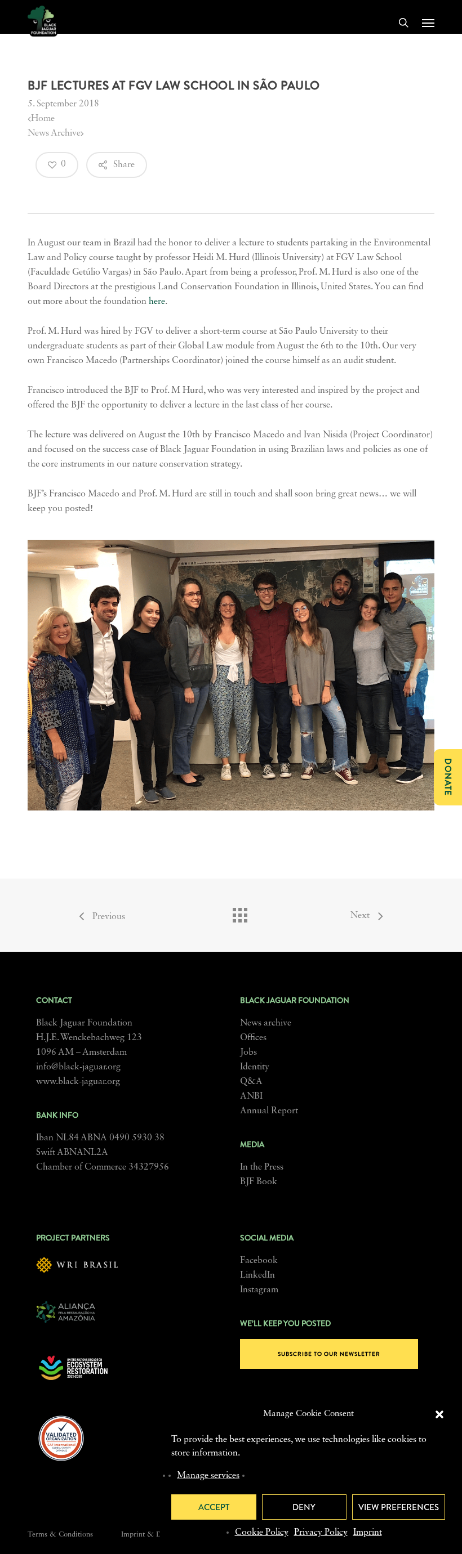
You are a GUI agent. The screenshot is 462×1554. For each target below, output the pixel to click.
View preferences (398, 1507)
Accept (213, 1507)
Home (43, 118)
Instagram (259, 1290)
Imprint (367, 1532)
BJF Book (258, 1181)
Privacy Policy (321, 1532)
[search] (403, 22)
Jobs (248, 1052)
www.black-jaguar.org (78, 1081)
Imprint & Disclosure (155, 1534)
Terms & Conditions (60, 1534)
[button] (439, 1414)
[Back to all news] (239, 912)
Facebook (259, 1260)
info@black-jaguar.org (78, 1067)
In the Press (261, 1167)
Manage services (208, 1475)
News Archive (54, 133)
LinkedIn (257, 1275)
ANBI (251, 1096)
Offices (253, 1037)
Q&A (251, 1081)
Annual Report (269, 1111)
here (157, 301)
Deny (304, 1507)
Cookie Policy (261, 1532)
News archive (265, 1023)
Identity (254, 1067)
